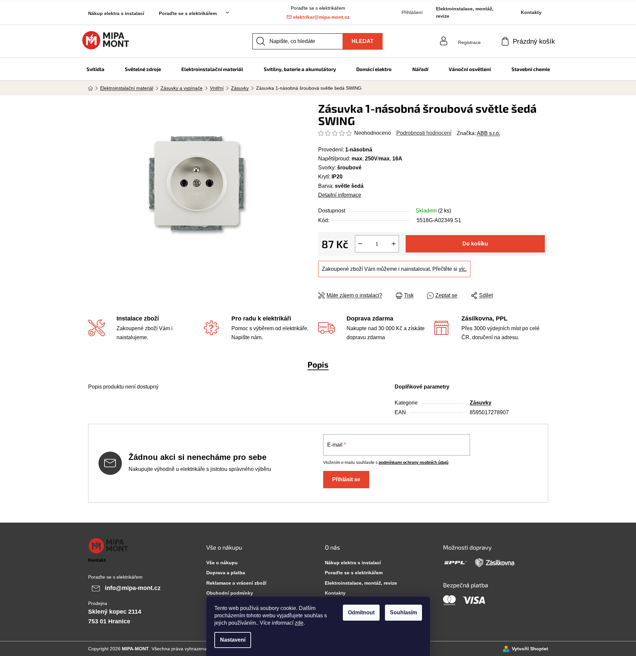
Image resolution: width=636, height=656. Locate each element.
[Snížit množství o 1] (360, 243)
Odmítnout (361, 612)
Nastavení (232, 640)
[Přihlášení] (469, 36)
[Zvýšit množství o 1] (394, 243)
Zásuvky (480, 403)
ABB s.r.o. (488, 133)
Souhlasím (403, 612)
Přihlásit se (346, 479)
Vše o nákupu (222, 562)
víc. (463, 269)
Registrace (469, 42)
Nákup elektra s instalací (116, 13)
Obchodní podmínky (229, 593)
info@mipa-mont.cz (133, 587)
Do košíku (475, 243)
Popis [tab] (318, 364)
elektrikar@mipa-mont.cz (321, 17)
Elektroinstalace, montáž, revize (464, 12)
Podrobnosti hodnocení (423, 133)
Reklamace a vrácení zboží (236, 583)
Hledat (363, 41)
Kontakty (531, 12)
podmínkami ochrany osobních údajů (413, 462)
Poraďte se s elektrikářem (188, 13)
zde (299, 623)
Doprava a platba (225, 572)
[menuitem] (95, 69)
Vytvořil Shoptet (530, 648)
